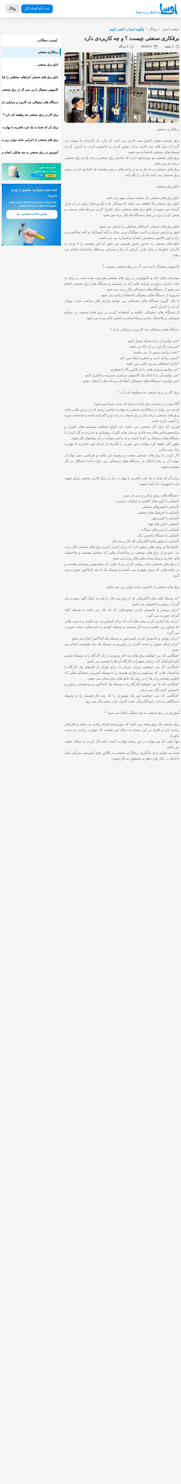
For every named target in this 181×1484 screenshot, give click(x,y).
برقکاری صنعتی (167, 129)
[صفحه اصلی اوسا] (168, 9)
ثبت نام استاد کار (37, 8)
